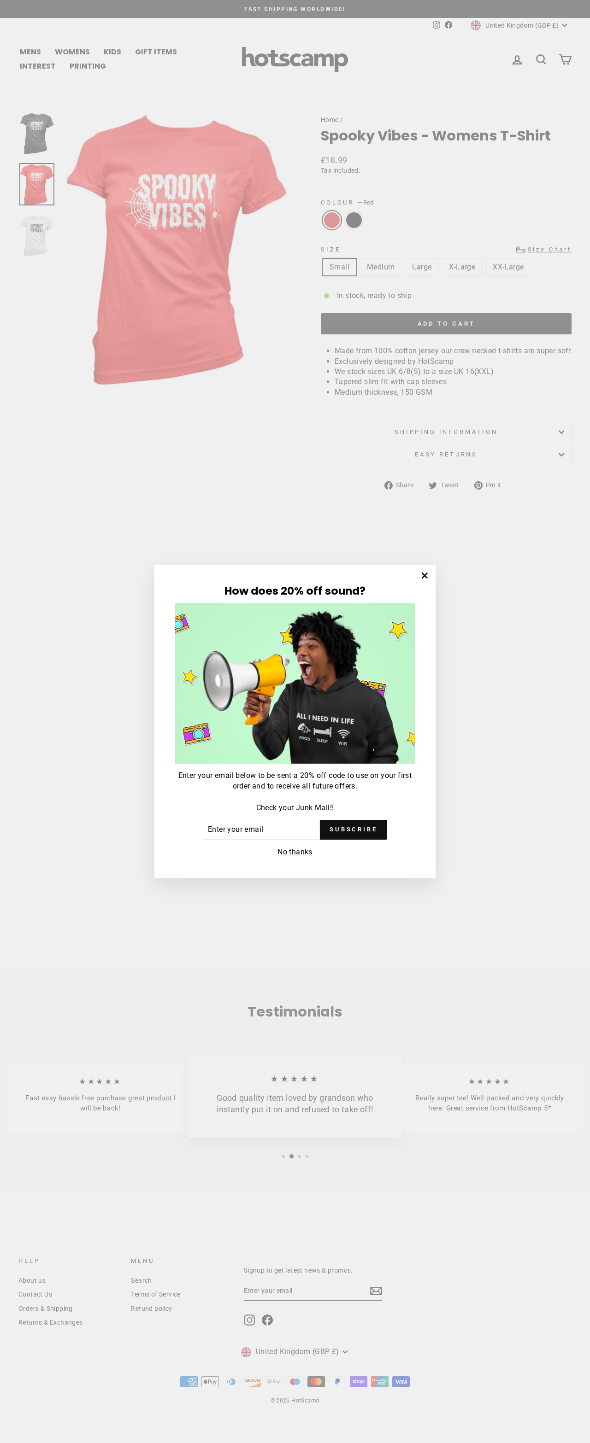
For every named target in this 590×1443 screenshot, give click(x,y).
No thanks (295, 851)
